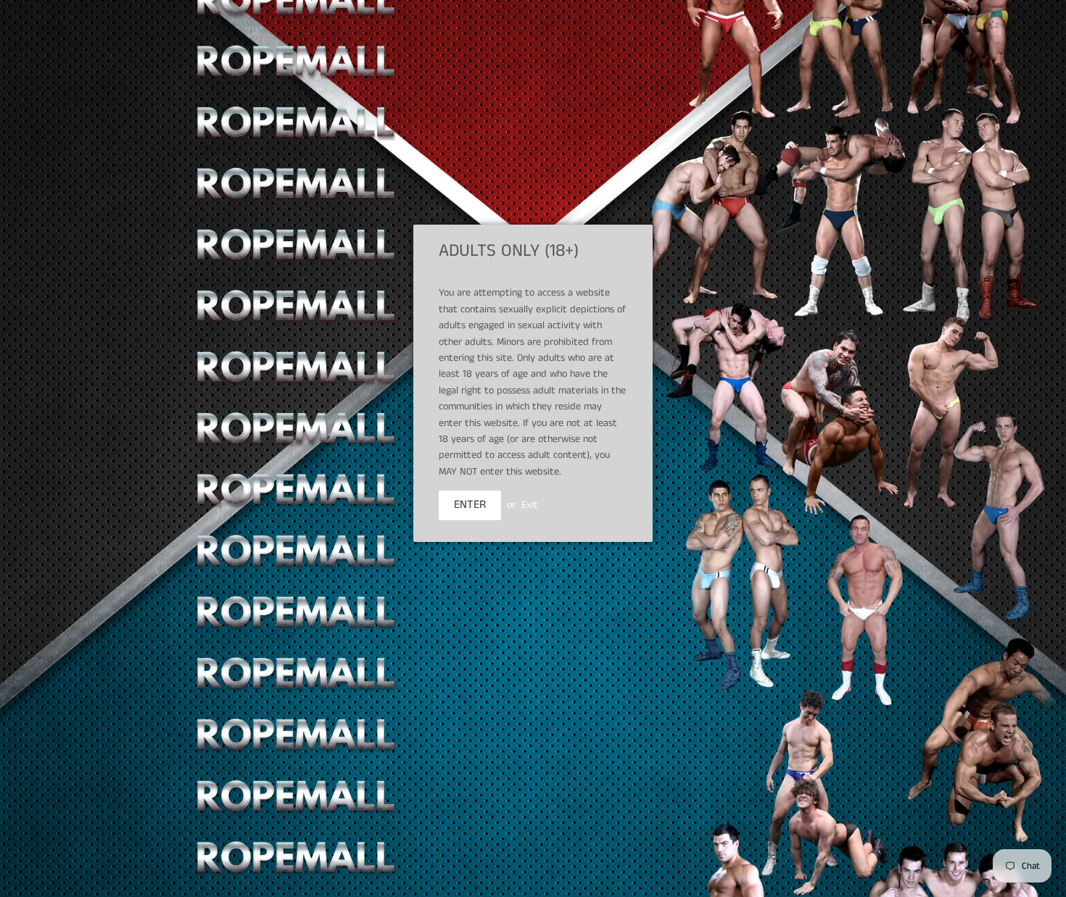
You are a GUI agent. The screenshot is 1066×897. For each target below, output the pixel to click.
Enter (470, 504)
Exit (529, 505)
